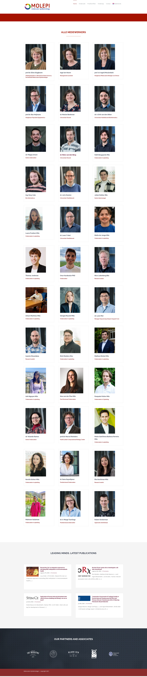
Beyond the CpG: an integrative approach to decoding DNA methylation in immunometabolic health (53, 569)
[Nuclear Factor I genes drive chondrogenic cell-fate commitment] (84, 572)
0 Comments (54, 573)
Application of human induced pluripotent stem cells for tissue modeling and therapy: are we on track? (53, 598)
